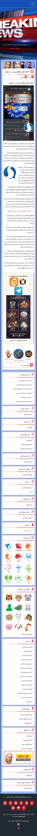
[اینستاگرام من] (16, 803)
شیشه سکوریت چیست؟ (25, 718)
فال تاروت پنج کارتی (26, 672)
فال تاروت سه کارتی (26, 663)
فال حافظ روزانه (27, 740)
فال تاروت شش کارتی (26, 676)
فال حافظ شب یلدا (27, 744)
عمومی (23, 365)
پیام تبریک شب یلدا (26, 748)
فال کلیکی (29, 504)
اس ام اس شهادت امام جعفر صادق (22, 388)
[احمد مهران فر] (29, 65)
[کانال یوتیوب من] (18, 808)
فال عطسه (29, 775)
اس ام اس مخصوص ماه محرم (24, 401)
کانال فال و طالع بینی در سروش (17, 72)
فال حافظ (29, 735)
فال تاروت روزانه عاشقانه (25, 693)
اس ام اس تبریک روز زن (25, 380)
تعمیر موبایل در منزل (26, 714)
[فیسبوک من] (21, 803)
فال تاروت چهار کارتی (26, 667)
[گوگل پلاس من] (24, 808)
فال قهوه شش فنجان (26, 448)
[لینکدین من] (13, 808)
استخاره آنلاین (28, 414)
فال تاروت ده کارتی (26, 684)
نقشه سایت (11, 820)
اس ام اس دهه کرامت (26, 397)
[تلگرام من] (26, 803)
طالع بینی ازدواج (27, 474)
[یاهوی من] (32, 803)
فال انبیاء (29, 427)
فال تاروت (29, 701)
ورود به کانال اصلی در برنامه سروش (18, 211)
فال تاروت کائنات (27, 655)
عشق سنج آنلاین (27, 517)
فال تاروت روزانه (27, 646)
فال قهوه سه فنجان (26, 444)
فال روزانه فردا (27, 788)
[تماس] (10, 803)
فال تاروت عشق (27, 688)
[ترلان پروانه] (18, 65)
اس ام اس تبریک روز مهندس (24, 384)
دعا (31, 491)
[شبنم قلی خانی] (7, 65)
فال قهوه (29, 440)
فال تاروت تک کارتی (26, 659)
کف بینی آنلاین (28, 461)
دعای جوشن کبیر (27, 487)
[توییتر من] (5, 803)
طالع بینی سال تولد (26, 634)
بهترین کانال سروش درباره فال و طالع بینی (15, 36)
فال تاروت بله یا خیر (26, 697)
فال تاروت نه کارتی (26, 680)
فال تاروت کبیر (27, 651)
